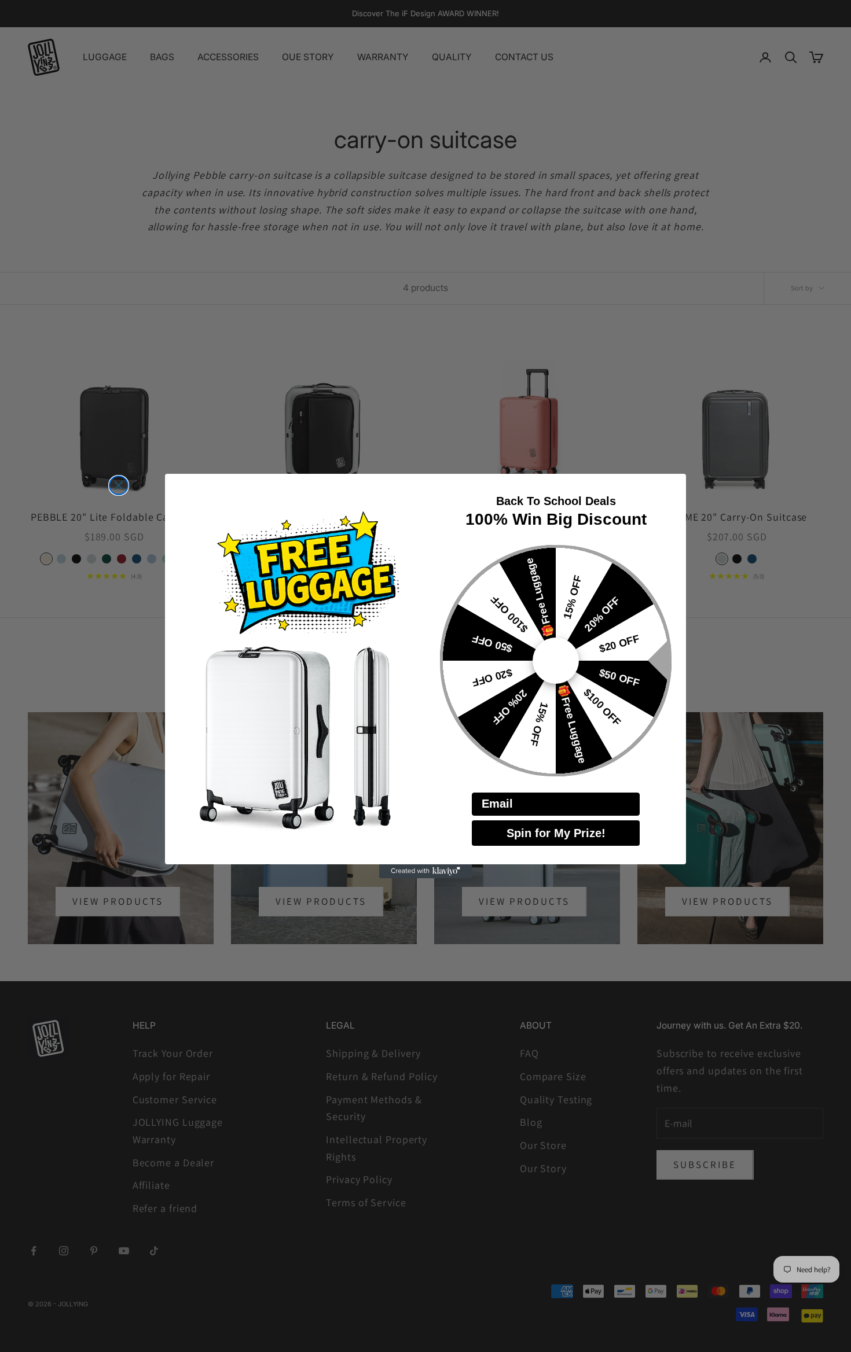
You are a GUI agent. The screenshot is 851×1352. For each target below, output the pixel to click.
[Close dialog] (118, 485)
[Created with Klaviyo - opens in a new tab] (425, 871)
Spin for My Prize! (556, 833)
